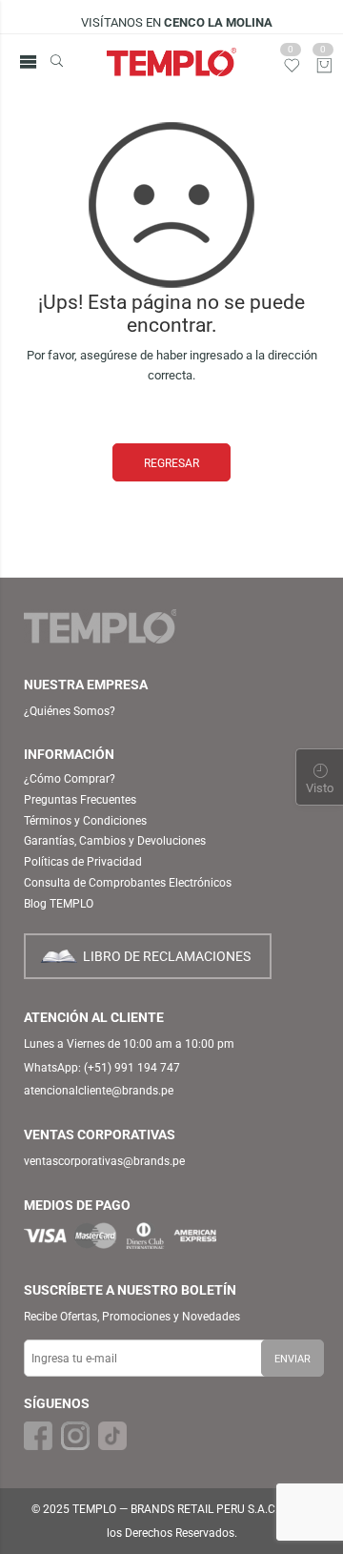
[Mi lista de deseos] (292, 70)
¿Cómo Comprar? (69, 779)
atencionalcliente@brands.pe (98, 1090)
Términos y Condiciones (85, 821)
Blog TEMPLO (58, 903)
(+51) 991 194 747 (132, 1067)
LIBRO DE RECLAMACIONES (167, 956)
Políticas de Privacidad (83, 862)
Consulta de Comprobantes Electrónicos (128, 882)
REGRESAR (171, 463)
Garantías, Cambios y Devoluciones (115, 841)
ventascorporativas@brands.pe (104, 1161)
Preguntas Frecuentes (80, 800)
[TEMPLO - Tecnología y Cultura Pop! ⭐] (171, 62)
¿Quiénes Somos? (69, 711)
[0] (324, 67)
